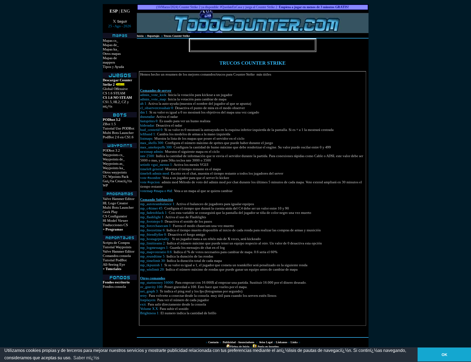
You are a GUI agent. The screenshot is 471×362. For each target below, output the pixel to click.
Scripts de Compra (116, 243)
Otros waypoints (115, 172)
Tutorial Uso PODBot (118, 128)
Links (294, 342)
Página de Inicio (239, 346)
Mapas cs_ (110, 40)
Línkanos (281, 342)
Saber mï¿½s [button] (86, 357)
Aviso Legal (266, 342)
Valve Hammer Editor (118, 199)
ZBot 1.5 (109, 124)
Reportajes (153, 35)
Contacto (213, 342)
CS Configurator (115, 216)
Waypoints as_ (113, 163)
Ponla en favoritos (268, 346)
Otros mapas (112, 54)
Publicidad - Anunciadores (238, 342)
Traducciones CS (115, 225)
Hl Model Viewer (115, 221)
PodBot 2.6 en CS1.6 (118, 137)
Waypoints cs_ (113, 155)
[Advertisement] (299, 80)
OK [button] (444, 354)
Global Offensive (115, 89)
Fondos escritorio (116, 282)
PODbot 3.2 (111, 150)
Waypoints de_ (114, 159)
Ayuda (119, 67)
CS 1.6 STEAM (114, 93)
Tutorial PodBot (115, 260)
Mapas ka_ (111, 49)
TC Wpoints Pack (116, 177)
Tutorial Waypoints (117, 247)
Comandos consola (117, 256)
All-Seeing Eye (114, 264)
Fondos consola (114, 287)
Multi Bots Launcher (118, 133)
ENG (125, 11)
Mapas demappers (110, 60)
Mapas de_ (111, 45)
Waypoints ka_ (114, 168)
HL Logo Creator (115, 203)
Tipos (107, 67)
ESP (114, 11)
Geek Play (110, 212)
